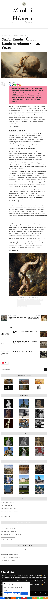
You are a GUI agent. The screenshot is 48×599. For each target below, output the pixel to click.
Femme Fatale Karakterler (7, 513)
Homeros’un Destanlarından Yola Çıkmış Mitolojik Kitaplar (14, 549)
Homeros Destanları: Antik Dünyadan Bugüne (11, 534)
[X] (13, 85)
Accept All (24, 593)
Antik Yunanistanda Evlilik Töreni (8, 526)
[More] (20, 85)
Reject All (16, 593)
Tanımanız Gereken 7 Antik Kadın (8, 531)
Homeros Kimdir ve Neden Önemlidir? (9, 554)
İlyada (27, 135)
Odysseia (22, 171)
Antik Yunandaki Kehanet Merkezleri (9, 511)
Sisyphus (29, 304)
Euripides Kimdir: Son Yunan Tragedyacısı (10, 557)
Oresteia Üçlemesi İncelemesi (8, 560)
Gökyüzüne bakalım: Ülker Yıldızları (9, 502)
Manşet (2, 334)
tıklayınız (17, 250)
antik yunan (28, 299)
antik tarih (21, 299)
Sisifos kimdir (21, 304)
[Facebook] (10, 85)
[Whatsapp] (15, 85)
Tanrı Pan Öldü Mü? (5, 516)
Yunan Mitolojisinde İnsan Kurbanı (8, 508)
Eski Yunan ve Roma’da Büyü (7, 539)
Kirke (3, 87)
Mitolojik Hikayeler (24, 14)
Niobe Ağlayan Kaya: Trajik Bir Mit (23, 351)
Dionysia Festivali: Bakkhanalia (8, 537)
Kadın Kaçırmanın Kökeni (6, 505)
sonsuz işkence (36, 304)
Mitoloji (24, 35)
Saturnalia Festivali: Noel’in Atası (8, 528)
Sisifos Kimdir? (15, 126)
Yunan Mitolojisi (18, 35)
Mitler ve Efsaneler (37, 299)
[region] (16, 589)
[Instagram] (17, 85)
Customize (8, 593)
